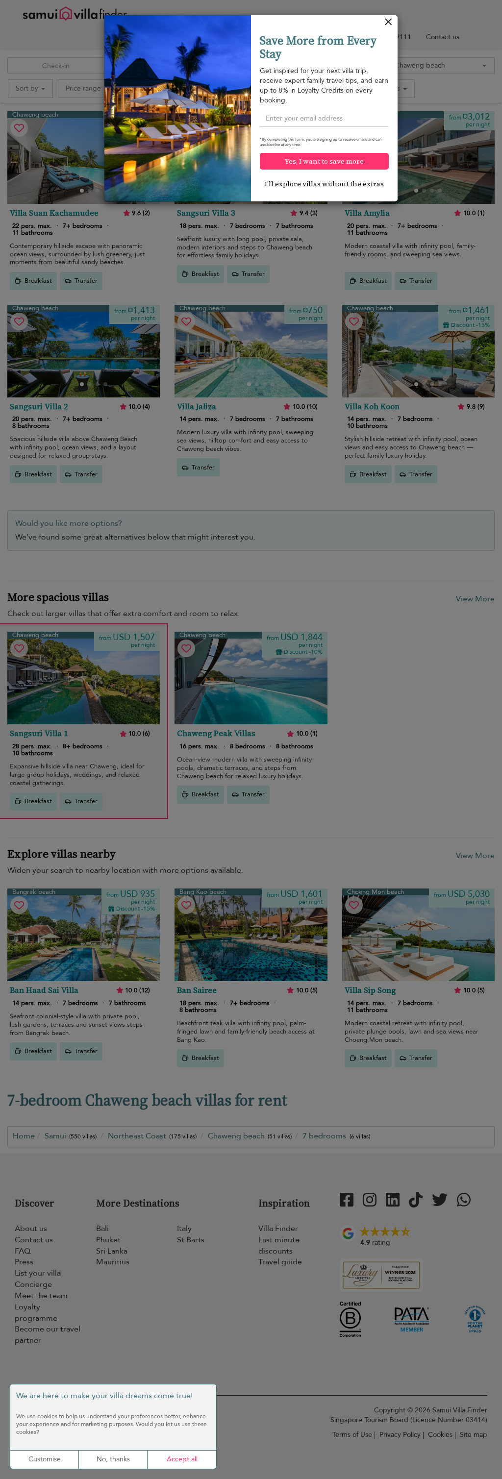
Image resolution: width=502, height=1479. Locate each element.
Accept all (182, 1459)
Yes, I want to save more (324, 161)
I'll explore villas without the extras (324, 184)
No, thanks (113, 1459)
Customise (44, 1459)
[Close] (388, 24)
